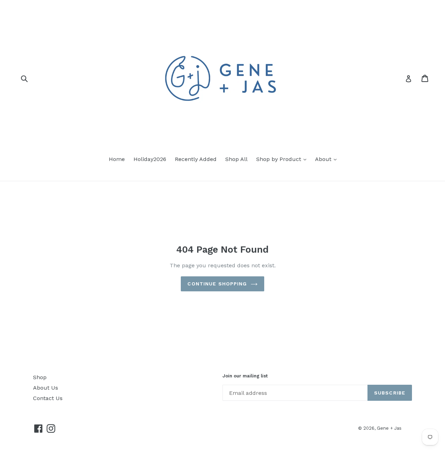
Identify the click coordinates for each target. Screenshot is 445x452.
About (324, 159)
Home (117, 159)
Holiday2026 (150, 159)
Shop (40, 377)
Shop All (236, 159)
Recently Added (196, 159)
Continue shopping (217, 283)
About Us (45, 387)
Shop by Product (279, 159)
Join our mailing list (245, 375)
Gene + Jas (389, 428)
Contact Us (48, 398)
